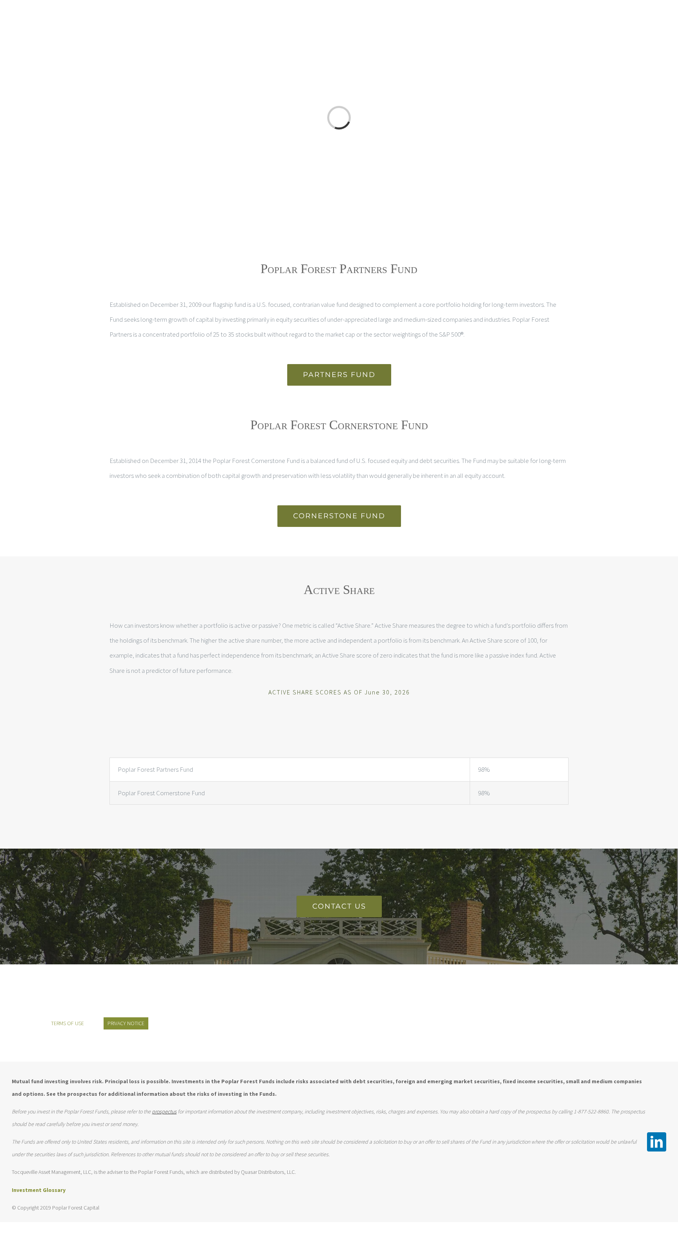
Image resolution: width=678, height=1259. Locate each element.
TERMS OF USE (67, 1023)
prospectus (164, 1111)
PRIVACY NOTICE (126, 1023)
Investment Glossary (39, 1189)
